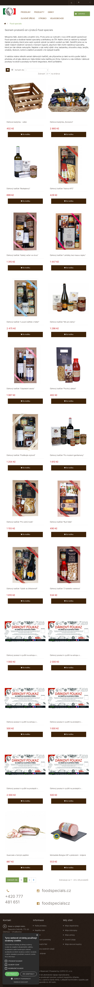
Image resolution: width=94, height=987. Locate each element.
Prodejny (26, 12)
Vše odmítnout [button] (28, 974)
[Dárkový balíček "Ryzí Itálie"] (68, 498)
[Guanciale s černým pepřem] (25, 831)
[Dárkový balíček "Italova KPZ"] (68, 165)
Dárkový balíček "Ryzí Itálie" (61, 522)
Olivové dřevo (28, 18)
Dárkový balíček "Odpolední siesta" (20, 388)
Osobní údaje (70, 939)
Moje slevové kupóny (73, 944)
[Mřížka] (8, 70)
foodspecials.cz (56, 890)
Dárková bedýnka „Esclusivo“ (61, 122)
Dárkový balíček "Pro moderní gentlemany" (67, 455)
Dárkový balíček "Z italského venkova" (65, 588)
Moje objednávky (72, 926)
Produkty (39, 12)
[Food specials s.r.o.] (9, 11)
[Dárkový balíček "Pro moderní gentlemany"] (68, 431)
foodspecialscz (56, 903)
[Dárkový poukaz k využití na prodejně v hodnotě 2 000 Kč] (25, 764)
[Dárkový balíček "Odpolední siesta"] (25, 365)
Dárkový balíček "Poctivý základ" (63, 388)
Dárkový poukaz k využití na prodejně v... (66, 722)
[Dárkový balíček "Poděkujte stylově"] (25, 431)
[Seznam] (12, 70)
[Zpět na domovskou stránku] (5, 23)
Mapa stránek (40, 953)
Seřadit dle (19, 70)
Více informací (10, 957)
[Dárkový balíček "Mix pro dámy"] (68, 298)
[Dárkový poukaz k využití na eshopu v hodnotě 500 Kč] (25, 698)
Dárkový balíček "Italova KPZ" (62, 188)
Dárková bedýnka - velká (17, 122)
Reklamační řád (41, 944)
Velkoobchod (57, 18)
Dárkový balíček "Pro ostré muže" (20, 522)
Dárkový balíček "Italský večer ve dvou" (22, 255)
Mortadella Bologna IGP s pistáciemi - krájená (68, 855)
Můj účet (68, 920)
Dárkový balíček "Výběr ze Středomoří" (22, 588)
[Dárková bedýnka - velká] (25, 98)
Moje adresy (70, 935)
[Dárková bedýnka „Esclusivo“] (68, 98)
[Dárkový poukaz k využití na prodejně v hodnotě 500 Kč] (68, 764)
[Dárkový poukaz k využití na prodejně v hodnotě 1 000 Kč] (68, 698)
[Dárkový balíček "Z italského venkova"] (68, 565)
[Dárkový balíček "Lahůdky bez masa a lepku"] (68, 231)
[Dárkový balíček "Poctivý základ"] (68, 365)
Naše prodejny (41, 926)
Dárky (51, 12)
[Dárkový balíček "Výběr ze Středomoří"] (25, 565)
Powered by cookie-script (21, 982)
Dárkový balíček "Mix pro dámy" (62, 322)
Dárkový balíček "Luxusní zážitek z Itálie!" (23, 322)
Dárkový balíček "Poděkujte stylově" (21, 455)
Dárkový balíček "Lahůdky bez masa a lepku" (68, 255)
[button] (21, 978)
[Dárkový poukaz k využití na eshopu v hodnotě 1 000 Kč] (25, 631)
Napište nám (40, 930)
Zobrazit (41, 74)
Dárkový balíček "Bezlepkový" (18, 188)
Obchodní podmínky (43, 939)
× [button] (37, 935)
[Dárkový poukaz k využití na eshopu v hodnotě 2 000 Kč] (68, 631)
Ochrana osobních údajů (44, 949)
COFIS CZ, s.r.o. (66, 971)
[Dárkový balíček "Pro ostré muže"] (25, 498)
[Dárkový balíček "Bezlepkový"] (25, 165)
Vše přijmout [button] (12, 974)
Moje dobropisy (71, 930)
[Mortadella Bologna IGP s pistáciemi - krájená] (68, 831)
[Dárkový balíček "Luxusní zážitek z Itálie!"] (25, 298)
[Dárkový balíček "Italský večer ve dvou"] (25, 231)
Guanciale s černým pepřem (18, 855)
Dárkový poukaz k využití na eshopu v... (22, 655)
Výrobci (42, 18)
